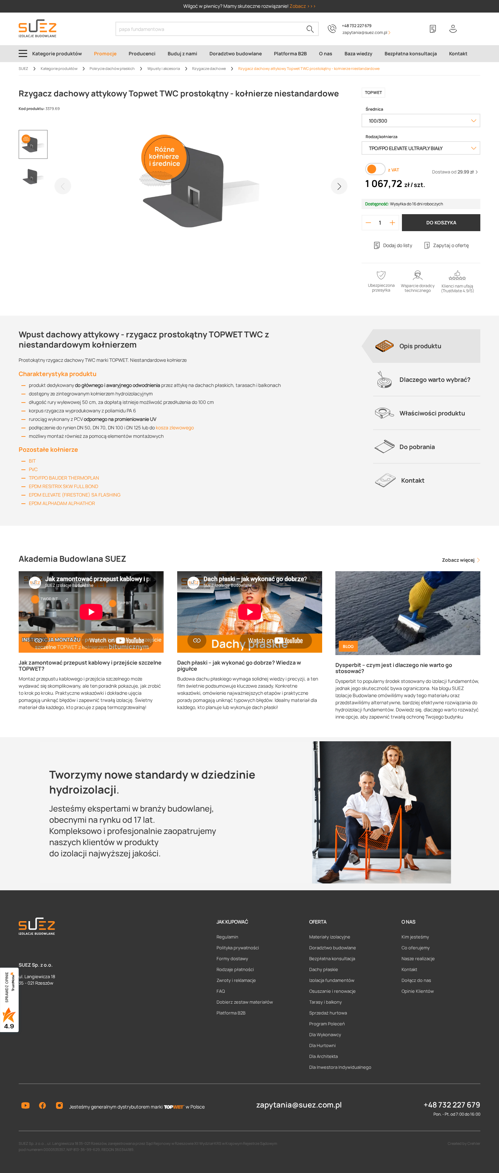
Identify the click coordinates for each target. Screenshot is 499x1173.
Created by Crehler (464, 1143)
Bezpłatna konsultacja (332, 958)
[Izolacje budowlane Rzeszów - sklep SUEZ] (37, 28)
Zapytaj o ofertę (451, 245)
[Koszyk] (473, 28)
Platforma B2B (231, 1013)
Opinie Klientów (418, 991)
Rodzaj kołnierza (382, 136)
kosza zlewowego (175, 427)
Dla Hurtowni (322, 1045)
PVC (33, 469)
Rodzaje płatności (235, 969)
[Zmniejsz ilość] (368, 223)
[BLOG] (407, 612)
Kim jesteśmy (415, 937)
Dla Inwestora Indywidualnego (340, 1067)
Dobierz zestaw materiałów (245, 1002)
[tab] (426, 345)
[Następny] (339, 186)
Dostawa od (453, 172)
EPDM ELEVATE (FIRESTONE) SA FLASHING (75, 494)
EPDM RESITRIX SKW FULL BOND (63, 486)
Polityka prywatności (238, 948)
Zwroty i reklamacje (236, 980)
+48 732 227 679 (356, 26)
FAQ (221, 991)
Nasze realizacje (418, 958)
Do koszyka (441, 222)
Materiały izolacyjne (329, 937)
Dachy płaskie (323, 969)
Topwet (373, 92)
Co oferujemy (416, 948)
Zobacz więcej (459, 560)
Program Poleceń (327, 1024)
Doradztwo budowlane (332, 948)
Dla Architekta (323, 1056)
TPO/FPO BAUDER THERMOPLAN (64, 477)
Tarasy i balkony (325, 1002)
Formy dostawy (232, 958)
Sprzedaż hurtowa (328, 1013)
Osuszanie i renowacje (332, 991)
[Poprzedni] (62, 186)
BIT (32, 461)
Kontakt (409, 969)
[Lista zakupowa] (433, 28)
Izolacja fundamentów (331, 980)
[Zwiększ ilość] (392, 223)
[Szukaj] (310, 29)
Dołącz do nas (416, 980)
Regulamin (227, 937)
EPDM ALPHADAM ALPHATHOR (62, 503)
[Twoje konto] (453, 28)
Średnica (374, 109)
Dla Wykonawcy (325, 1034)
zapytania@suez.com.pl (299, 1105)
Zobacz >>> (303, 6)
